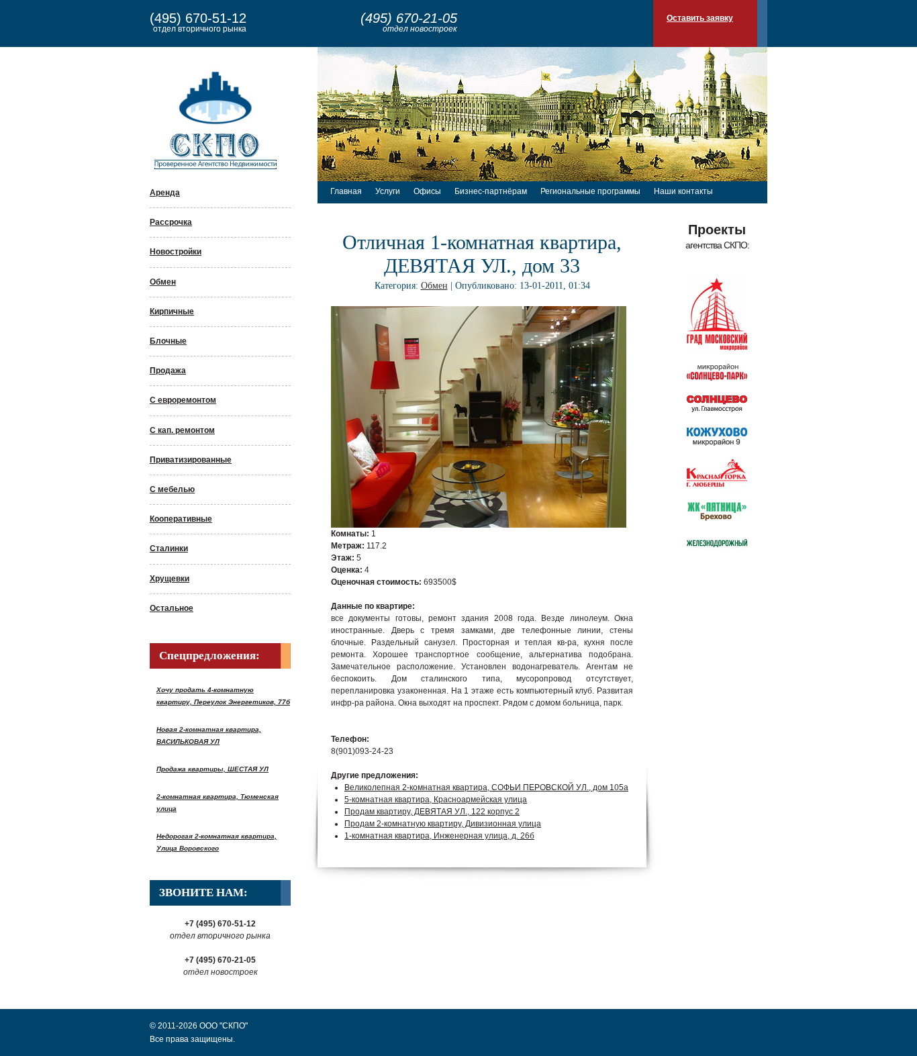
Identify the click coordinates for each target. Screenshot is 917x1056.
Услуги (387, 191)
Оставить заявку (700, 18)
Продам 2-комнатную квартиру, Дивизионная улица (442, 823)
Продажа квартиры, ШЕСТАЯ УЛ (212, 769)
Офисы (427, 191)
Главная (346, 191)
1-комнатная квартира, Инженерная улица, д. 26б (439, 836)
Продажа (168, 370)
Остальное (171, 608)
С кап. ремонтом (182, 430)
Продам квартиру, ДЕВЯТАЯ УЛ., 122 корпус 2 (432, 811)
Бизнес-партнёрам (490, 191)
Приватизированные (191, 460)
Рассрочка (171, 222)
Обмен (163, 282)
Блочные (168, 341)
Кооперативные (181, 519)
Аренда (165, 192)
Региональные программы (590, 191)
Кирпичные (172, 311)
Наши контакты (683, 191)
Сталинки (169, 548)
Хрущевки (169, 578)
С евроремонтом (183, 400)
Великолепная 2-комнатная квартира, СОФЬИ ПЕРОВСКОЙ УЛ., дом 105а (486, 787)
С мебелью (172, 489)
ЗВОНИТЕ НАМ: (203, 892)
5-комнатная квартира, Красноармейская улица (435, 799)
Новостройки (175, 251)
